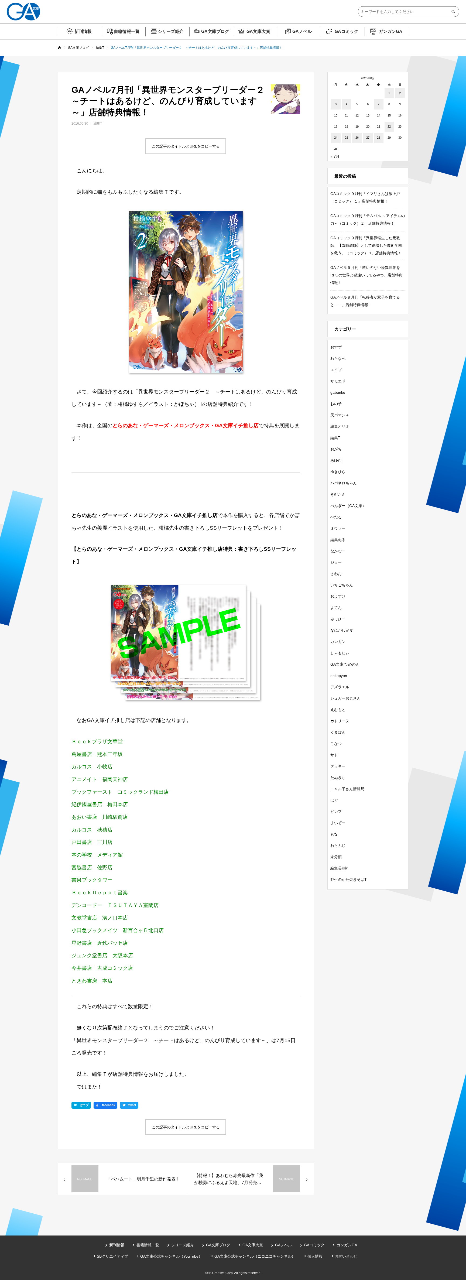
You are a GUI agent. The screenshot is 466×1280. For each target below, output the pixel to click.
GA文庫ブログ (215, 31)
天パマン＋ (339, 415)
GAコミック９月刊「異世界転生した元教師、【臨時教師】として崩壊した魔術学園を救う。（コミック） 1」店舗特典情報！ (366, 245)
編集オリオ (339, 426)
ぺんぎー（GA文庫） (348, 506)
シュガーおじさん (345, 698)
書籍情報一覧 (127, 31)
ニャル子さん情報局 (347, 789)
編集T (98, 123)
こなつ (336, 743)
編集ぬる (337, 540)
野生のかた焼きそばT (348, 879)
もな (334, 834)
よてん (336, 607)
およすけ (337, 596)
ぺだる (336, 517)
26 (357, 137)
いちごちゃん (341, 585)
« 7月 (335, 156)
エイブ (336, 370)
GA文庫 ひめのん (344, 664)
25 (346, 137)
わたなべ (337, 358)
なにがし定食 (341, 630)
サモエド (337, 381)
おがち (336, 449)
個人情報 (315, 1256)
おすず (336, 347)
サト (334, 755)
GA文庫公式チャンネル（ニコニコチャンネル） (254, 1256)
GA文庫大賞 (258, 31)
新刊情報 (83, 31)
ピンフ (336, 811)
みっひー (337, 619)
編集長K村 (339, 868)
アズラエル (339, 687)
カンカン (337, 641)
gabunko (337, 392)
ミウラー (337, 528)
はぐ (334, 800)
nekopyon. (339, 675)
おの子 (336, 404)
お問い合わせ (346, 1256)
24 (335, 137)
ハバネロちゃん (343, 483)
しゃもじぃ (339, 653)
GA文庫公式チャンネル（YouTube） (171, 1256)
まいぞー (337, 823)
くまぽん (337, 732)
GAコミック (346, 31)
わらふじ (337, 845)
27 (367, 137)
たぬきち (337, 777)
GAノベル (302, 31)
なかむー (337, 551)
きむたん (337, 494)
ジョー (336, 562)
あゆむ (336, 460)
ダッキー (337, 766)
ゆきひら (337, 472)
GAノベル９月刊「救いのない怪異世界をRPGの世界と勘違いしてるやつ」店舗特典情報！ (366, 275)
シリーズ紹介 (171, 31)
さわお (336, 573)
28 (378, 137)
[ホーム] (59, 48)
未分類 (336, 857)
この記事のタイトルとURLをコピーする (186, 146)
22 (389, 126)
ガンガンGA (390, 31)
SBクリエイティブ (112, 1256)
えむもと (337, 709)
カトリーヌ (339, 721)
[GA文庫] (23, 11)
